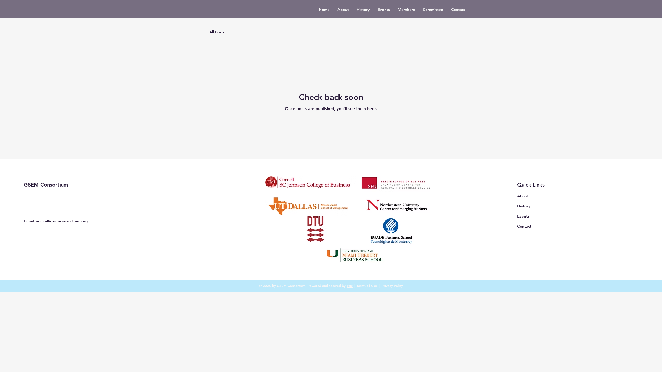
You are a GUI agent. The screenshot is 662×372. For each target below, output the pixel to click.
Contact (524, 226)
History (523, 206)
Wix (350, 286)
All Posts (216, 32)
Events (523, 216)
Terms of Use (367, 286)
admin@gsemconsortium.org (62, 221)
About (523, 195)
